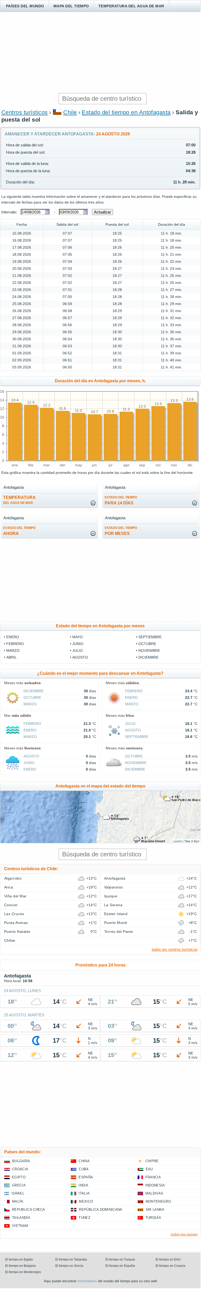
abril (11, 657)
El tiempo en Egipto (19, 1259)
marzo (13, 650)
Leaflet (177, 841)
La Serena (113, 905)
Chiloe (9, 940)
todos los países (184, 1234)
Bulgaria (21, 1161)
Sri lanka (155, 1210)
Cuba (83, 1169)
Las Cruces (14, 914)
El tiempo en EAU (168, 1259)
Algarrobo (12, 878)
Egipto (19, 1177)
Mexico (86, 1201)
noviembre (149, 650)
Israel (17, 1193)
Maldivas (154, 1193)
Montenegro (158, 1201)
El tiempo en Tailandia (71, 1259)
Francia (153, 1177)
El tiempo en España (120, 1266)
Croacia (20, 1169)
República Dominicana (100, 1210)
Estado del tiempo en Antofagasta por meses (100, 626)
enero (12, 637)
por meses (121, 531)
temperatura (19, 500)
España (86, 1177)
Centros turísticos (24, 112)
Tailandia (21, 1218)
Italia (84, 1193)
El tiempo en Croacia (170, 1266)
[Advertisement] (100, 52)
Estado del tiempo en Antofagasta (126, 112)
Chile (70, 112)
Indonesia (155, 1185)
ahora (19, 531)
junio (77, 644)
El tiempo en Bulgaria (20, 1266)
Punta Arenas (16, 923)
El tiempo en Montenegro (23, 1272)
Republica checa (28, 1210)
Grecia (19, 1185)
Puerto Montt (115, 923)
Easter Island (115, 914)
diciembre (148, 657)
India (83, 1185)
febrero (15, 644)
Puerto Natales (17, 931)
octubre (147, 644)
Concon (11, 905)
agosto (80, 657)
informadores (87, 1281)
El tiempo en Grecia (69, 1266)
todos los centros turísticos (175, 949)
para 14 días (121, 500)
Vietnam (20, 1226)
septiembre (150, 637)
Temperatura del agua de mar (131, 6)
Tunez (84, 1218)
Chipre (152, 1161)
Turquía (153, 1218)
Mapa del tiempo (71, 6)
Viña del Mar (15, 896)
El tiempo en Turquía (120, 1259)
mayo (77, 637)
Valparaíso (113, 887)
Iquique (110, 896)
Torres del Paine (118, 931)
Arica (8, 887)
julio (77, 650)
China (84, 1161)
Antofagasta (114, 878)
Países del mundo (25, 6)
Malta (17, 1201)
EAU (149, 1169)
